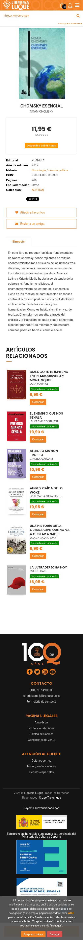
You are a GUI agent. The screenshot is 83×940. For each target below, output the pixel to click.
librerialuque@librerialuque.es (41, 695)
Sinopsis (18, 241)
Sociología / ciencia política (50, 170)
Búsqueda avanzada (70, 23)
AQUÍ (71, 913)
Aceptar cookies (33, 934)
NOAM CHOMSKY (41, 111)
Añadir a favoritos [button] (32, 212)
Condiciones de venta (41, 739)
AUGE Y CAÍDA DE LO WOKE (46, 490)
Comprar (38, 402)
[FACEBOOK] (30, 672)
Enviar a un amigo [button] (32, 224)
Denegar (55, 934)
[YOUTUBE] (53, 672)
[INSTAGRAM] (45, 672)
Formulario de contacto (41, 701)
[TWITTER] (37, 672)
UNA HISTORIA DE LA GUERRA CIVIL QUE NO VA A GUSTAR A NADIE (50, 529)
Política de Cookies (41, 734)
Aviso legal (41, 722)
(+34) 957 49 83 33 (41, 690)
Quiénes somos (41, 760)
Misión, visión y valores (41, 766)
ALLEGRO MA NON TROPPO (44, 452)
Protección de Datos (41, 728)
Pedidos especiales (41, 772)
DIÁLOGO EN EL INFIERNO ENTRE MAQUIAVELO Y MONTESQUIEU (49, 375)
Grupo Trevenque (50, 797)
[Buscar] (78, 16)
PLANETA (38, 160)
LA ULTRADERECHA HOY (48, 567)
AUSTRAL (38, 190)
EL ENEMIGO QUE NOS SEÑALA (46, 415)
